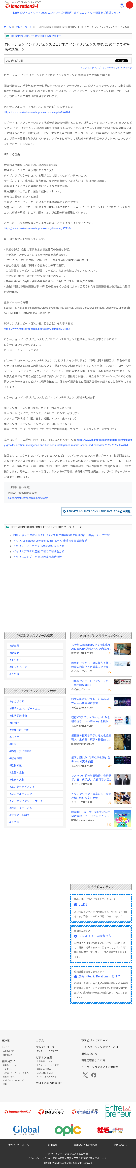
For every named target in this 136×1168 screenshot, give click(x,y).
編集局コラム (9, 1077)
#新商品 (14, 652)
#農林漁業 (15, 765)
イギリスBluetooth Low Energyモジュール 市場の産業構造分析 (50, 540)
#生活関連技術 (18, 715)
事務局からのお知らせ (85, 1145)
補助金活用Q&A (44, 1069)
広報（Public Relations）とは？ (99, 976)
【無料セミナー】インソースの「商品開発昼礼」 (89, 683)
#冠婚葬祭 (15, 758)
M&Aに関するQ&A (45, 1073)
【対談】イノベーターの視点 (16, 1073)
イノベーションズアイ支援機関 (99, 1067)
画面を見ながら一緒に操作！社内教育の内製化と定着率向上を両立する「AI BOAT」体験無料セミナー (91, 665)
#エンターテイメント (22, 786)
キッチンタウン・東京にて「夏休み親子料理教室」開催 (91, 795)
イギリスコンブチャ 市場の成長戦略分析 (37, 556)
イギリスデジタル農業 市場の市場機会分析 (38, 551)
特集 (5, 1084)
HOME (5, 1040)
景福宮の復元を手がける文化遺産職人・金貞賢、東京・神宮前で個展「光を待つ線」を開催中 (91, 738)
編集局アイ (8, 1061)
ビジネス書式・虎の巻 (47, 1077)
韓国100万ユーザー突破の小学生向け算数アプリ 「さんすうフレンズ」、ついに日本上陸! (90, 814)
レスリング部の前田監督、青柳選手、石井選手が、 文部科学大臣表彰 (91, 778)
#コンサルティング (91, 67)
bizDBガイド (8, 1051)
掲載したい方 (89, 1053)
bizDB (83, 904)
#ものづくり (16, 701)
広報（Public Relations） (14, 1080)
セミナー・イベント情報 (48, 1065)
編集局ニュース (9, 1065)
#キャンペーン (18, 667)
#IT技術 (14, 722)
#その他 (14, 674)
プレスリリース (24, 27)
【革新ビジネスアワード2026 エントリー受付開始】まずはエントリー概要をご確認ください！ (68, 12)
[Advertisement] (68, 591)
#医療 (12, 744)
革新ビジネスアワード (94, 1040)
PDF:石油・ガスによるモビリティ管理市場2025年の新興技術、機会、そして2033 (61, 535)
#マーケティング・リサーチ (117, 67)
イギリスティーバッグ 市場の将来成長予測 (38, 546)
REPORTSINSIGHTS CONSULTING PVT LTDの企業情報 (99, 511)
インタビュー (9, 1069)
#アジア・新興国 (19, 815)
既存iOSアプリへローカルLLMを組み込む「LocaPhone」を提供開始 (91, 719)
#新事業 (14, 645)
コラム (40, 1040)
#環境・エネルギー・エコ (24, 708)
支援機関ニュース (44, 1061)
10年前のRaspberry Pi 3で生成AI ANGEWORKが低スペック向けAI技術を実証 (91, 647)
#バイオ (14, 737)
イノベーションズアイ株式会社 (71, 1153)
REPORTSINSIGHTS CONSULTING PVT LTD (36, 36)
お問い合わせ (121, 1145)
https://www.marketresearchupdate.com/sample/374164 (37, 112)
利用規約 (52, 1145)
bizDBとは (7, 1055)
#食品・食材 (16, 772)
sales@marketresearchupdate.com (28, 498)
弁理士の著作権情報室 (49, 1083)
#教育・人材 (16, 779)
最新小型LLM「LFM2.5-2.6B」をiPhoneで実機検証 (90, 759)
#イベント (15, 660)
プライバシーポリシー (20, 1145)
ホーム (7, 27)
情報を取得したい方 (93, 1060)
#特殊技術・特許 (19, 730)
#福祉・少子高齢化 (20, 751)
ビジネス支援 (44, 1057)
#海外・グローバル (20, 808)
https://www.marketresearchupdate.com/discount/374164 (37, 228)
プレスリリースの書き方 (94, 936)
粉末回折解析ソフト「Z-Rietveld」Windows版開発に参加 (91, 701)
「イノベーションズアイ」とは (99, 1047)
